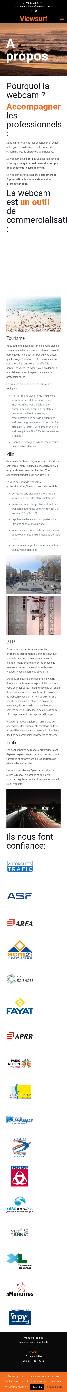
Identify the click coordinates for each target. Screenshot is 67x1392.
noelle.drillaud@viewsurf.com (35, 6)
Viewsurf (33, 1352)
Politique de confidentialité (33, 1342)
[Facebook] (31, 11)
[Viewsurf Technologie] (33, 18)
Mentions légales (33, 1337)
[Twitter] (36, 11)
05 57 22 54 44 (34, 2)
